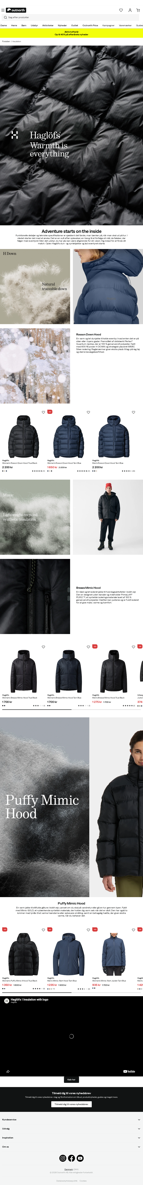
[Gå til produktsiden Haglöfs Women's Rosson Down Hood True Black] (23, 436)
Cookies (83, 1181)
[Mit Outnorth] (130, 10)
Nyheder (62, 25)
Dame (4, 25)
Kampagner (109, 25)
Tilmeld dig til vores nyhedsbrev (71, 1104)
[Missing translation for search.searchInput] (4, 17)
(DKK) (72, 1169)
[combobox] (70, 17)
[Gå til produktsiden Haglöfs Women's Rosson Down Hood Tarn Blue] (68, 436)
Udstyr (34, 25)
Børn (24, 25)
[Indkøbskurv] (138, 10)
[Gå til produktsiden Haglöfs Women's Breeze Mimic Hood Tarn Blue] (68, 671)
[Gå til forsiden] (16, 10)
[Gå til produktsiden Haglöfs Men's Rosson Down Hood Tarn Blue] (113, 436)
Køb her (71, 1079)
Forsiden (6, 41)
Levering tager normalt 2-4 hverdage (71, 5)
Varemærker (125, 25)
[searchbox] (73, 17)
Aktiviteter (47, 25)
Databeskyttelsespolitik (66, 1181)
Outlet (74, 25)
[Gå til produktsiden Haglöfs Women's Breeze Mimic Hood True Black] (23, 671)
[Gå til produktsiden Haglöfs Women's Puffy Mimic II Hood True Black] (23, 954)
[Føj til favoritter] (43, 412)
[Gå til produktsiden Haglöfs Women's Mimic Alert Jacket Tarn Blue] (113, 954)
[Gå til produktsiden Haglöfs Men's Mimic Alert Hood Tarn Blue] (68, 954)
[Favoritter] (121, 10)
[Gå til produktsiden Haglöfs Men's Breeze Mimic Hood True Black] (113, 671)
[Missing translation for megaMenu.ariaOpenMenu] (3, 10)
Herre (14, 25)
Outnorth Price (90, 25)
